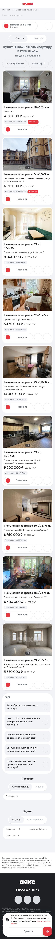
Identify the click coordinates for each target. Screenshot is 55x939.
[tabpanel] (27, 796)
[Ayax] (27, 4)
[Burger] (51, 4)
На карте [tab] (38, 39)
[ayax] (27, 882)
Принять (28, 931)
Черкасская (13, 829)
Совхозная (12, 836)
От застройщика (15, 64)
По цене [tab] (39, 787)
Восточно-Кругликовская (39, 829)
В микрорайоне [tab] (35, 820)
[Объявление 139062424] (27, 450)
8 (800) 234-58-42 (27, 890)
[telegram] (36, 900)
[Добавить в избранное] (38, 129)
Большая (12, 796)
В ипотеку (38, 64)
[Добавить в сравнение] (47, 129)
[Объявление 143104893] (27, 241)
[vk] (18, 900)
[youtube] (27, 900)
